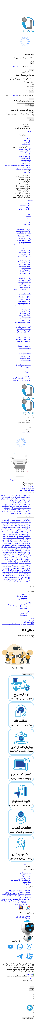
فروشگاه (12, 479)
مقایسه (32, 1018)
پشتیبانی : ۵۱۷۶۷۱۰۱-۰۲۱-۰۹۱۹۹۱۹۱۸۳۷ (18, 890)
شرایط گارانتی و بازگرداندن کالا (17, 605)
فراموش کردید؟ (29, 104)
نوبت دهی (24, 598)
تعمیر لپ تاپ (26, 594)
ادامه (32, 106)
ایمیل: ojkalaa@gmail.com (23, 904)
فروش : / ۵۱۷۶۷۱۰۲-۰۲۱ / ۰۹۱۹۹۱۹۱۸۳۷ (17, 892)
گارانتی (28, 603)
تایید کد (32, 119)
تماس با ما (23, 615)
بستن (32, 987)
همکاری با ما (27, 882)
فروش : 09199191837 (24, 916)
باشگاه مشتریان (26, 875)
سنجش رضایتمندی (28, 978)
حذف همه (25, 1018)
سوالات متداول (26, 878)
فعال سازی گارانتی (21, 608)
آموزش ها (27, 883)
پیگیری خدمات (22, 599)
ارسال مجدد (30, 117)
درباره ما (28, 611)
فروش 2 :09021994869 (23, 918)
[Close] (30, 427)
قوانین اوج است (13, 95)
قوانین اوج (15, 66)
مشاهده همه (30, 131)
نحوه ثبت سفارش (25, 873)
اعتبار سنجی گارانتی (20, 606)
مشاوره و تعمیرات (25, 876)
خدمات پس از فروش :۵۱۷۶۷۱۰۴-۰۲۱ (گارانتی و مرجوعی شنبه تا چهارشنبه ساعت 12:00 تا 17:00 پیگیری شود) (16, 895)
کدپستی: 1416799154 (24, 903)
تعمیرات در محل (22, 596)
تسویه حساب (26, 432)
